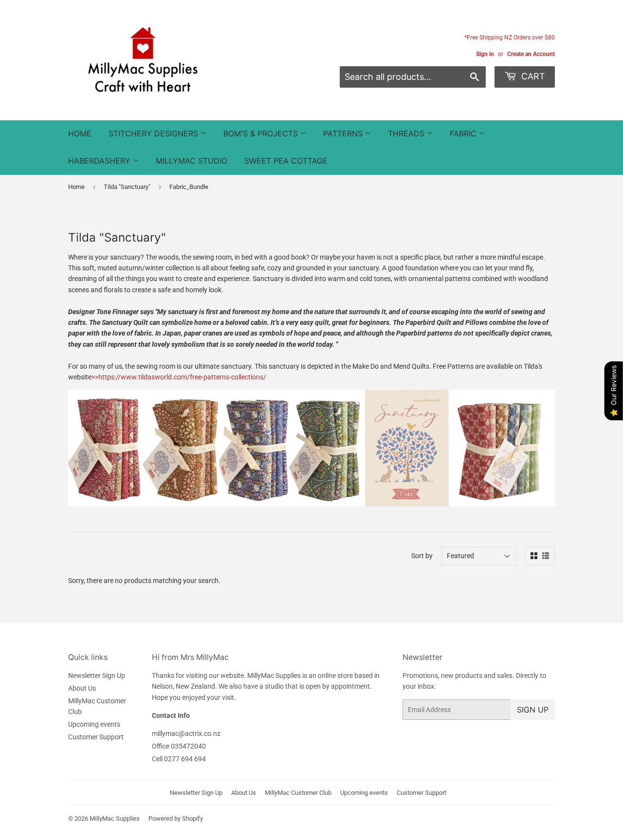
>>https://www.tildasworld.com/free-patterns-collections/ (179, 377)
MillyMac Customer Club (298, 792)
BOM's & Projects (261, 133)
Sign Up (533, 709)
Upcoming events (94, 724)
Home (80, 133)
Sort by (422, 556)
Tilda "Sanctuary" (127, 186)
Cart (532, 76)
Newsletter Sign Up (96, 675)
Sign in (485, 54)
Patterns (344, 133)
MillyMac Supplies (115, 818)
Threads (407, 133)
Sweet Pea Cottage (286, 161)
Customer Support (96, 737)
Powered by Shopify (175, 818)
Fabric (464, 133)
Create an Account (531, 54)
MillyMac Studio (191, 161)
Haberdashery (100, 161)
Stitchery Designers (155, 133)
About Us (82, 688)
